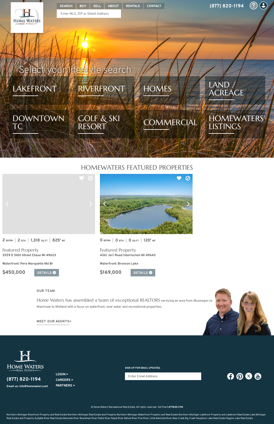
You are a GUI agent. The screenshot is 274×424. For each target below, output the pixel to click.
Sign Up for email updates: (142, 368)
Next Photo (90, 204)
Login (62, 374)
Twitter (248, 376)
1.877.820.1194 (175, 407)
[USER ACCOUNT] (263, 5)
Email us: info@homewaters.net (27, 386)
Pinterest (239, 376)
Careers (64, 380)
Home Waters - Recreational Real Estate (27, 18)
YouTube (257, 376)
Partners (65, 386)
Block (90, 178)
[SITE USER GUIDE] (254, 5)
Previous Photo (6, 204)
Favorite (81, 178)
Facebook (230, 376)
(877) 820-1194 (227, 6)
